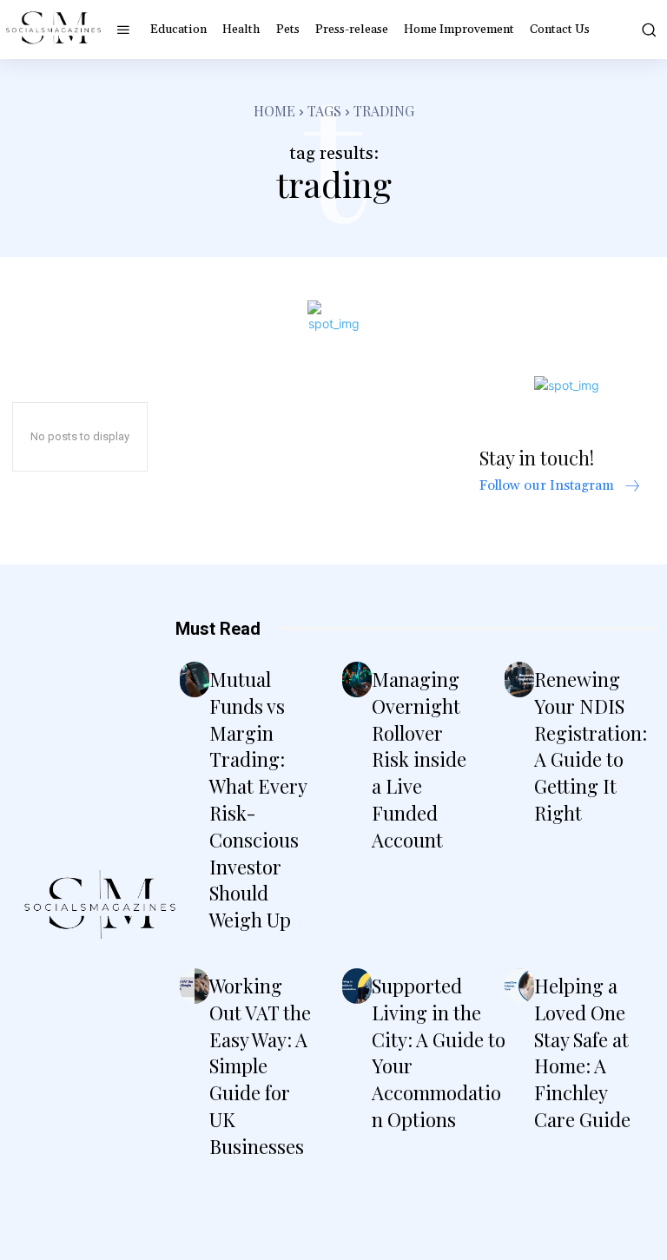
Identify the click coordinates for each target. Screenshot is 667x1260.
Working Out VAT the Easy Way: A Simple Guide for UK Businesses (260, 1066)
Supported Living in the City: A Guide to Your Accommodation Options (438, 1052)
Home (274, 111)
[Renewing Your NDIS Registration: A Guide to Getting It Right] (519, 679)
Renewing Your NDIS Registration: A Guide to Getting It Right (590, 746)
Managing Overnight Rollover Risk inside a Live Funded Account (419, 759)
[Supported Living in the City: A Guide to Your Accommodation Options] (357, 986)
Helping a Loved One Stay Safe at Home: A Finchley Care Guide (582, 1052)
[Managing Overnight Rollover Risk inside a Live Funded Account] (357, 679)
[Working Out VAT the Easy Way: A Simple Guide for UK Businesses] (194, 986)
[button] (647, 29)
